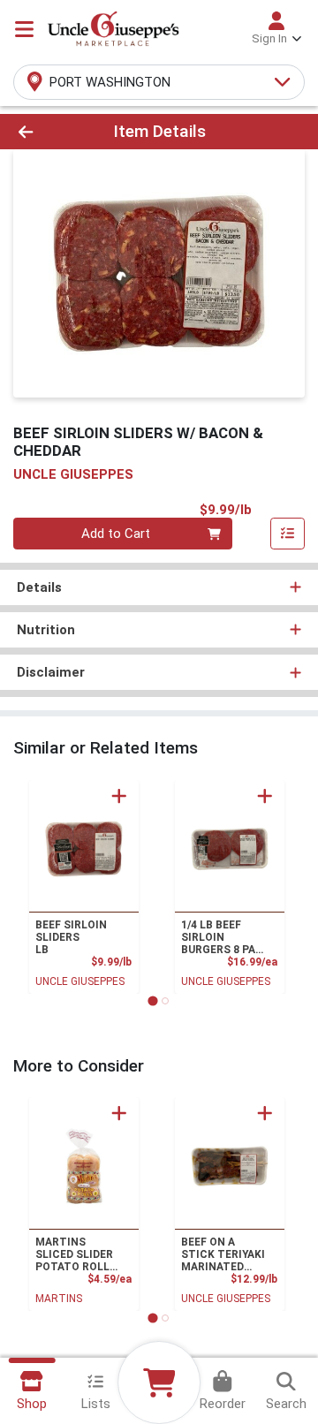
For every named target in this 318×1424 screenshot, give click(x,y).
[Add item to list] (288, 533)
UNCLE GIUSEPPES (80, 981)
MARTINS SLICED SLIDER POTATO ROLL (74, 1254)
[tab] (152, 1000)
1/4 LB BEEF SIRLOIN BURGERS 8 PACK (225, 937)
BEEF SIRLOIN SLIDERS (71, 937)
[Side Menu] (24, 29)
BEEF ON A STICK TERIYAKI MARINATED (223, 1254)
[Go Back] (50, 132)
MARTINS (58, 1298)
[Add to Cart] (119, 796)
